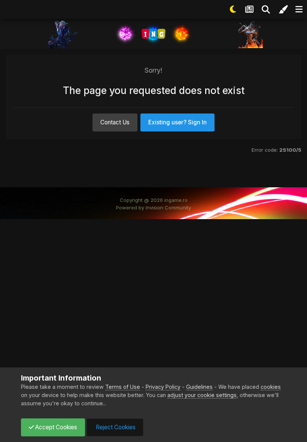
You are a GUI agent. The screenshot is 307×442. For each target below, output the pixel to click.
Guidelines (199, 387)
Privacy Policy (163, 387)
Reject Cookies (115, 427)
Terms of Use (122, 387)
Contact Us (115, 122)
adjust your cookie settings (202, 395)
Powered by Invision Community (153, 208)
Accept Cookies (55, 427)
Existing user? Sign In (177, 122)
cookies (271, 387)
